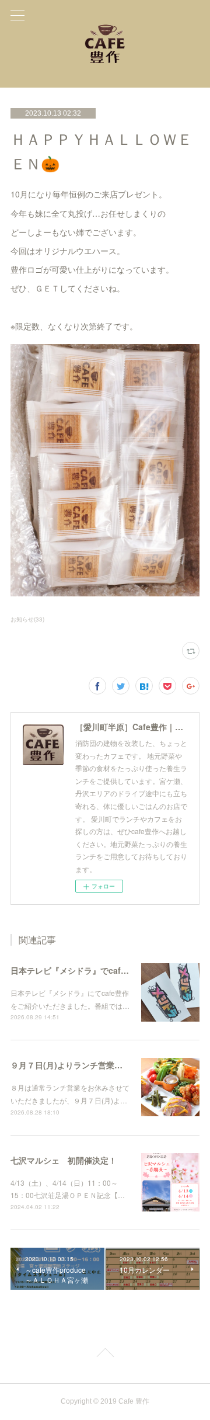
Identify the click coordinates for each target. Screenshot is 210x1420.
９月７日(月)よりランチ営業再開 (70, 1065)
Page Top (105, 1354)
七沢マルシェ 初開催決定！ (63, 1160)
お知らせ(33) (27, 619)
